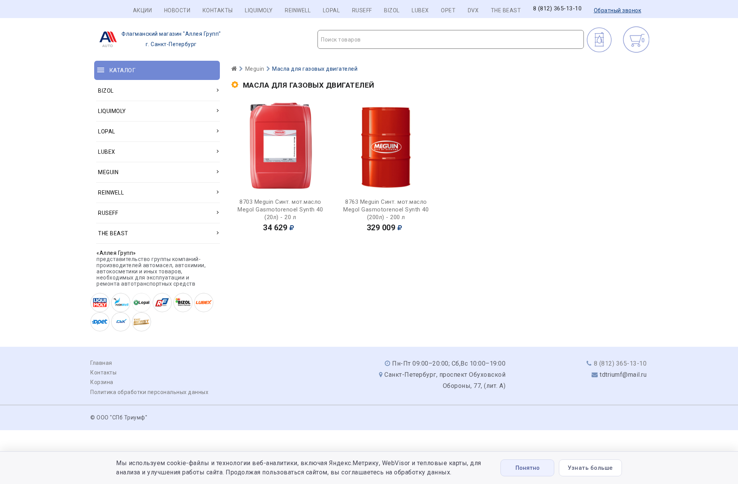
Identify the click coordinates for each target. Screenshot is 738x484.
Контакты (218, 10)
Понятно (527, 467)
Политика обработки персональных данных (149, 392)
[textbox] (450, 39)
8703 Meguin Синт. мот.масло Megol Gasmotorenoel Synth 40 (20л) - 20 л (280, 209)
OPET (448, 10)
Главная (101, 363)
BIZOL (392, 10)
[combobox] (450, 39)
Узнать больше (590, 467)
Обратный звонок (618, 10)
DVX (473, 10)
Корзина (101, 382)
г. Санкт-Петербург (171, 39)
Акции (142, 10)
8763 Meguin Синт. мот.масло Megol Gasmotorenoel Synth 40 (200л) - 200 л (386, 209)
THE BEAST (506, 10)
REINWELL (298, 10)
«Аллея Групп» (116, 253)
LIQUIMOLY (259, 10)
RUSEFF (362, 10)
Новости (177, 10)
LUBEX (420, 10)
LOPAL (331, 10)
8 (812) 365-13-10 (557, 9)
